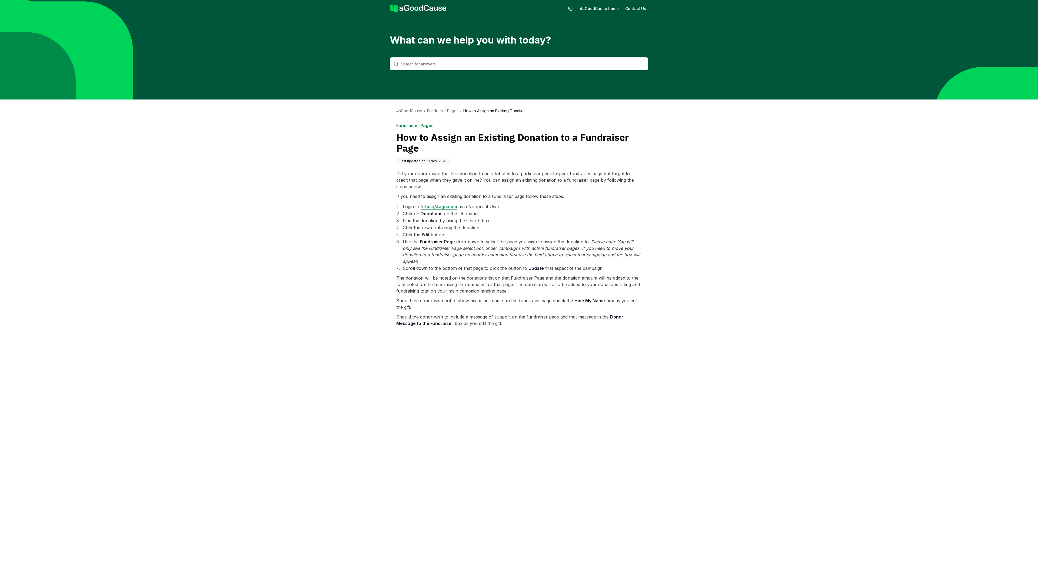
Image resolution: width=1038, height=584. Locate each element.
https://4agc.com (439, 206)
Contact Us (635, 8)
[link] (495, 111)
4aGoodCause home (599, 8)
